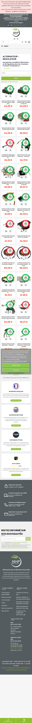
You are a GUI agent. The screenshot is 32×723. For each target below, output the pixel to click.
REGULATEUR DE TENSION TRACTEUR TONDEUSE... (8, 102)
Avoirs (3, 603)
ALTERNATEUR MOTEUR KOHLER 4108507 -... (8, 263)
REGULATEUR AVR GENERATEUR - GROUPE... (23, 155)
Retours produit (6, 597)
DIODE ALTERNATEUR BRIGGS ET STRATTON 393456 (23, 345)
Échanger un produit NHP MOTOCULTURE (22, 603)
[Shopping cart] (25, 42)
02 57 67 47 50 (16, 648)
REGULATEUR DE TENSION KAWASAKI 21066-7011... (23, 291)
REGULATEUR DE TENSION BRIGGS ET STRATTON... (8, 210)
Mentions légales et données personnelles (23, 598)
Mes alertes (5, 611)
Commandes (6, 600)
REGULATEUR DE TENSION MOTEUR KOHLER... (23, 317)
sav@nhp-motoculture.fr (19, 11)
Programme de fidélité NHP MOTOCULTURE (21, 613)
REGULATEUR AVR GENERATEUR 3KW (8, 236)
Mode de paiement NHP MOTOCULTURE (22, 607)
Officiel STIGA (16, 449)
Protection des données (18, 670)
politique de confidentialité (11, 544)
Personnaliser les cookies (20, 361)
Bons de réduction (7, 608)
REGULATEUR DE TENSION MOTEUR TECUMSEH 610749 (23, 102)
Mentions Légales (7, 668)
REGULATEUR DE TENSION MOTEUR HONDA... (23, 128)
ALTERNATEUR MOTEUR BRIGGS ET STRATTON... (8, 291)
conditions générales (18, 542)
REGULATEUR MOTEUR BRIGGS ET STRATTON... (23, 210)
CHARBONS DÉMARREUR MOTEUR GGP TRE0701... (8, 156)
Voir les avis (16, 474)
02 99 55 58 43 (8, 721)
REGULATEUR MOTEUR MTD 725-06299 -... (23, 236)
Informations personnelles (6, 593)
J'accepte (16, 370)
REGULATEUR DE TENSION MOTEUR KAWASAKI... (8, 318)
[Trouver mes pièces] (29, 42)
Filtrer (16, 78)
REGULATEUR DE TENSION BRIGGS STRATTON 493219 (23, 183)
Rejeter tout (16, 365)
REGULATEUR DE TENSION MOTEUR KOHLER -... (8, 129)
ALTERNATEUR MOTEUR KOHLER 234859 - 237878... (23, 264)
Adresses (4, 605)
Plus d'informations (7, 361)
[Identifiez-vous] (22, 42)
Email (24, 721)
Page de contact (16, 650)
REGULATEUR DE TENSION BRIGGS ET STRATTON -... (8, 183)
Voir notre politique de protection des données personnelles (15, 547)
